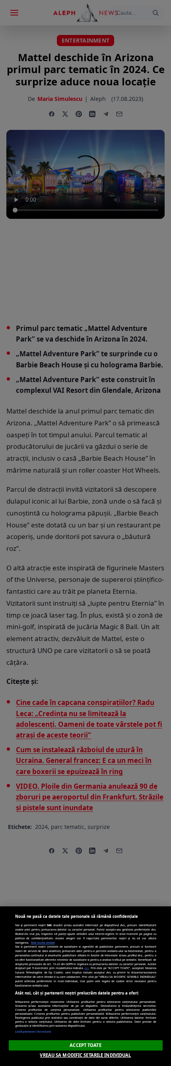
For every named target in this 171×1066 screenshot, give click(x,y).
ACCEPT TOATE (85, 1045)
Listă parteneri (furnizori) (33, 1031)
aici (86, 968)
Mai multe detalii (43, 942)
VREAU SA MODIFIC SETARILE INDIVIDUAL (85, 1055)
